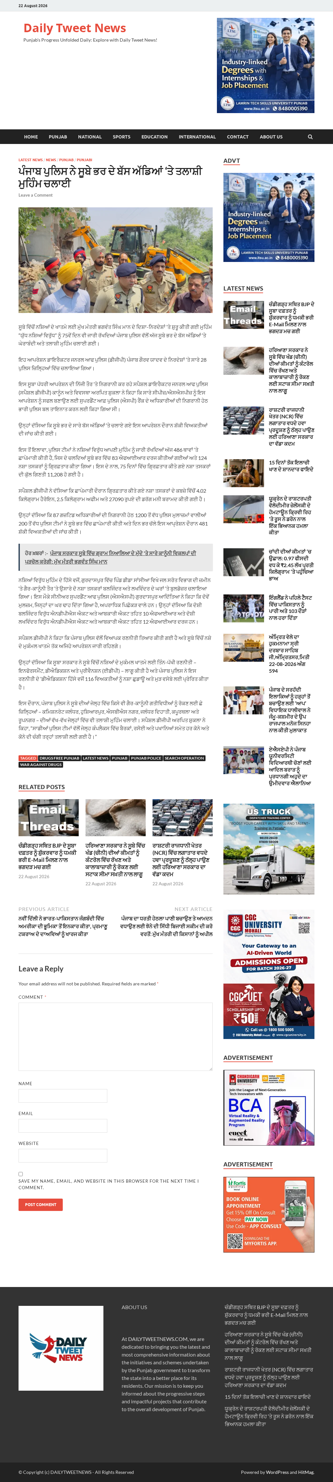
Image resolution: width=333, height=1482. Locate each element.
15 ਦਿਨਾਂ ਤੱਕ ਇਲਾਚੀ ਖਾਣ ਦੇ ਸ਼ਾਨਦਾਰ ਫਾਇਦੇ (291, 465)
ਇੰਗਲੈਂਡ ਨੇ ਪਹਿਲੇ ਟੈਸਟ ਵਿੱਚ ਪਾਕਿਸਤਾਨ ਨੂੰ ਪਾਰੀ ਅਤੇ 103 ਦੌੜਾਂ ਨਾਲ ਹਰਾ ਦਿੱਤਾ (290, 607)
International (197, 136)
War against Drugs (40, 764)
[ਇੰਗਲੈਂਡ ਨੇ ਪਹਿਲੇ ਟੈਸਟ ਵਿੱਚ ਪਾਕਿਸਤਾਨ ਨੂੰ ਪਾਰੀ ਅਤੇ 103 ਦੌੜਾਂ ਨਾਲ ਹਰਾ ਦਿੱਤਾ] (243, 598)
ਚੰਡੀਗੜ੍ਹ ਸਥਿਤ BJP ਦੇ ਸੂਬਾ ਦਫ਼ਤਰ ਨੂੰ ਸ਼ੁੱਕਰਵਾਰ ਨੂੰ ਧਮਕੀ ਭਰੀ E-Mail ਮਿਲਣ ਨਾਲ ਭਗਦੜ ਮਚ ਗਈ (47, 856)
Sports (121, 136)
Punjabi (84, 160)
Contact (238, 136)
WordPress (277, 1472)
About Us (271, 136)
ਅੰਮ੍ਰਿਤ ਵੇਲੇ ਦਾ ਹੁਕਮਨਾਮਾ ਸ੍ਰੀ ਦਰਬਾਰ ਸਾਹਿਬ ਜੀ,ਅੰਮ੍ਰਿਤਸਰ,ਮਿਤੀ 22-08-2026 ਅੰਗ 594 (289, 654)
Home (31, 136)
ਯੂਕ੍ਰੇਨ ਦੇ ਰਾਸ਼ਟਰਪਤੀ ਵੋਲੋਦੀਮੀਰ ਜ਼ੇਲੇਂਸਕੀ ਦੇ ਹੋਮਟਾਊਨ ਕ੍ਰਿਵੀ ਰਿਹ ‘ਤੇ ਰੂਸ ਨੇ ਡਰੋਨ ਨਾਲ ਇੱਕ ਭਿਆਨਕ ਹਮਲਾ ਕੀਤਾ (290, 515)
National (90, 136)
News (51, 160)
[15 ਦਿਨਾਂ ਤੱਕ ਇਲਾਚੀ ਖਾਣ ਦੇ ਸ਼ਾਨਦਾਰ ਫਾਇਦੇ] (243, 463)
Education (154, 136)
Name (26, 1083)
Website (29, 1143)
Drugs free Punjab (59, 758)
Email (26, 1113)
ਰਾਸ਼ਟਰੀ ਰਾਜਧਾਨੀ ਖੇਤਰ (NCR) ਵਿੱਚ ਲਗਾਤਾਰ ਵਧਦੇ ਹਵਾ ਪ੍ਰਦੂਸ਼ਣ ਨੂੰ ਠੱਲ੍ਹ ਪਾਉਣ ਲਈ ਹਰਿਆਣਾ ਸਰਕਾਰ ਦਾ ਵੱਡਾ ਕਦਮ (181, 860)
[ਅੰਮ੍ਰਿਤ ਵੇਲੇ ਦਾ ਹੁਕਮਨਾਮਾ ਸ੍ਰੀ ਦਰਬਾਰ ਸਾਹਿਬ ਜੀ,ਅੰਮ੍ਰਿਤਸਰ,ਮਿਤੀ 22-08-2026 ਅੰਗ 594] (243, 637)
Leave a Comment (36, 195)
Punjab (58, 136)
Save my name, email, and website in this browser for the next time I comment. (109, 1184)
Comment (33, 997)
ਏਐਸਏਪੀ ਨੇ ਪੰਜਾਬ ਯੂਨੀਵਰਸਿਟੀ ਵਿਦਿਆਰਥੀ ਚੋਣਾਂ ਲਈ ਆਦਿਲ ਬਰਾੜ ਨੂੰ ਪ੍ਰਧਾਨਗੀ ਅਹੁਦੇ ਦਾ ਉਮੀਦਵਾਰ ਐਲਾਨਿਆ (290, 766)
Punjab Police (146, 758)
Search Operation (184, 758)
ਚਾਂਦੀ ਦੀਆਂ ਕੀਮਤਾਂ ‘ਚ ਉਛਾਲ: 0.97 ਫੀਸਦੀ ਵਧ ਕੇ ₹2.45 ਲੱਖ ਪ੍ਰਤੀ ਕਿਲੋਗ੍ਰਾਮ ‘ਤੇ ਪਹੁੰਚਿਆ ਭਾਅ (291, 564)
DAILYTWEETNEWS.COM (158, 1339)
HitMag (305, 1472)
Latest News (31, 160)
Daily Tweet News (74, 28)
